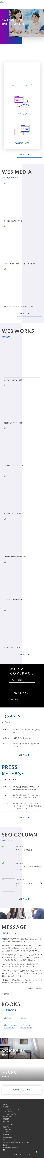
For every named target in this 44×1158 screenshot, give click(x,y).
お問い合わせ (7, 1137)
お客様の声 (7, 1129)
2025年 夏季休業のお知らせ (22, 738)
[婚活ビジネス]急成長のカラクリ (26, 1026)
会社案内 (6, 1132)
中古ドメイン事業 (10, 1114)
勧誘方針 (6, 1145)
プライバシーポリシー (10, 1140)
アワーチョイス (8, 1124)
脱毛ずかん (7, 1127)
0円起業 (23, 1018)
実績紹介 (6, 1119)
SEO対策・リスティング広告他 (15, 1109)
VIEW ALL (24, 155)
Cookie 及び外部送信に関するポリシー (16, 1142)
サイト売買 (8, 1111)
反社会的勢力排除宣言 (10, 1147)
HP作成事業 (9, 1116)
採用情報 (6, 1134)
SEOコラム (7, 1121)
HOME (5, 1104)
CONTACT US (22, 1090)
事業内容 (6, 1107)
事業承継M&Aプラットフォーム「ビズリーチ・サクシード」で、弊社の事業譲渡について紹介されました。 (27, 806)
